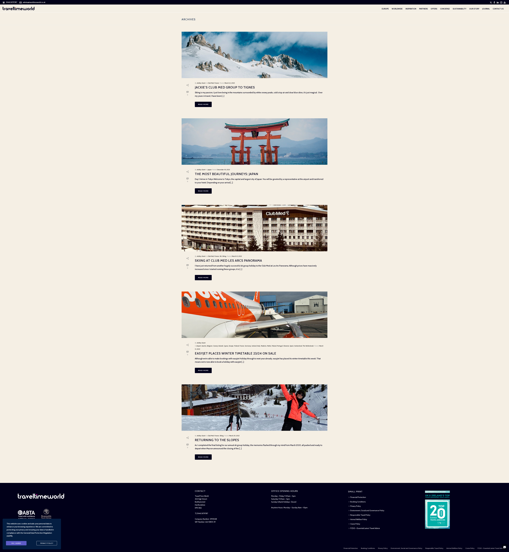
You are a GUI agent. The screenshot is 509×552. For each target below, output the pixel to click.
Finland (236, 346)
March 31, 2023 (237, 256)
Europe (385, 9)
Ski (221, 256)
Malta (269, 346)
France (216, 83)
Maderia (263, 346)
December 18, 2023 (223, 170)
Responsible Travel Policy (360, 515)
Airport (198, 346)
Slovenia (286, 346)
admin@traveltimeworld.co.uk (34, 2)
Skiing (224, 256)
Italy (258, 346)
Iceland (254, 346)
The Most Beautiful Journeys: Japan (226, 174)
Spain (292, 346)
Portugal (280, 346)
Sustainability (459, 9)
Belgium (209, 346)
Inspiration (410, 9)
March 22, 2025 (230, 83)
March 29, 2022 (234, 436)
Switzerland (298, 346)
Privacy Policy (355, 506)
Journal (486, 9)
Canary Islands (218, 346)
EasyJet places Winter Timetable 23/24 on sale (235, 353)
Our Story (474, 9)
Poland (274, 346)
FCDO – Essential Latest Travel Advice (365, 528)
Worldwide (397, 9)
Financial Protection (358, 497)
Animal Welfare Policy (358, 519)
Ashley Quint (201, 83)
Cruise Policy (355, 524)
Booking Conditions (358, 502)
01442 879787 (11, 2)
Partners (423, 9)
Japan (210, 170)
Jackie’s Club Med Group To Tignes (225, 87)
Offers (434, 9)
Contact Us (498, 9)
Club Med (211, 83)
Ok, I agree (16, 543)
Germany (248, 346)
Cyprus (226, 346)
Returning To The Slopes (217, 440)
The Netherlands (308, 346)
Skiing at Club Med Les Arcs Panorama (228, 260)
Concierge (445, 9)
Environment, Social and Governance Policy (367, 510)
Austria (204, 346)
